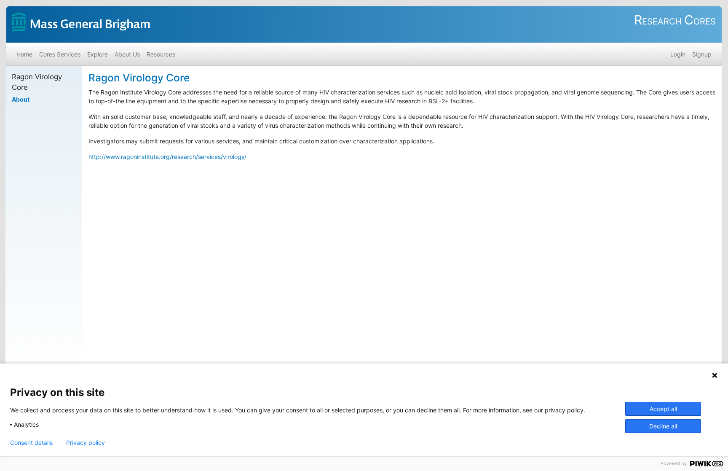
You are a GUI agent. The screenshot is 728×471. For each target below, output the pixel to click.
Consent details (31, 442)
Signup (702, 54)
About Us (127, 54)
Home (24, 54)
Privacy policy (85, 442)
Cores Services (59, 54)
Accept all (663, 408)
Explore (97, 54)
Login (677, 54)
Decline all (663, 426)
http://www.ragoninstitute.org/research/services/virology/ (167, 156)
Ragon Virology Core (139, 77)
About (20, 99)
